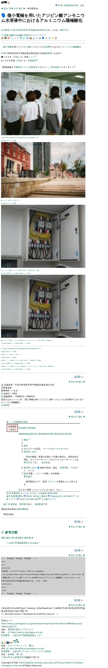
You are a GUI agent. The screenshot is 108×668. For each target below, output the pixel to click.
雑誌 (8, 537)
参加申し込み (30, 467)
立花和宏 (5, 30)
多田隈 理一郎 (15, 654)
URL (12, 537)
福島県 (48, 53)
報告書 (14, 496)
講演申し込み (30, 451)
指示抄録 (46, 462)
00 (77, 381)
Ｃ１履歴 (9, 270)
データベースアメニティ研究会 (36, 651)
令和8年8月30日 (70, 5)
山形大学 (17, 635)
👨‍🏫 (5, 38)
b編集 (11, 35)
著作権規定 (23, 509)
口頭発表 (42, 493)
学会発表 (22, 427)
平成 (3, 53)
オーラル (47, 448)
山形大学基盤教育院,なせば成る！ (25, 542)
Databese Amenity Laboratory (39, 662)
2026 (21, 662)
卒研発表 (31, 427)
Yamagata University (12, 665)
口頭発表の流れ (20, 421)
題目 (26, 445)
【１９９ (15, 340)
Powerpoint (56, 496)
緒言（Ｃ (3, 270)
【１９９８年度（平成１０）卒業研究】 (23, 270)
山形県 (16, 657)
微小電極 (7, 46)
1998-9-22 (13, 8)
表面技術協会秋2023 (28, 433)
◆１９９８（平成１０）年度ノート (10, 200)
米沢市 (22, 657)
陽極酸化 (77, 46)
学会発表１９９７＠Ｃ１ (25, 340)
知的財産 (39, 504)
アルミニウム (66, 46)
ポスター (60, 448)
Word (29, 496)
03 (77, 555)
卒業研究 (32, 60)
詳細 (26, 35)
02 (77, 526)
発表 (57, 67)
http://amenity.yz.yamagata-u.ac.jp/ (26, 648)
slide (68, 496)
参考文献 (11, 532)
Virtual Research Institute (70, 662)
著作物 (22, 504)
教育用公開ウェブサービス (20, 629)
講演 (13, 429)
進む (21, 8)
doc (38, 496)
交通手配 (64, 467)
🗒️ (12, 38)
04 (77, 605)
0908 (49, 493)
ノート (31, 56)
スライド (41, 35)
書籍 (3, 537)
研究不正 (28, 462)
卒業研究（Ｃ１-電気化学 (13, 273)
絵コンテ (32, 35)
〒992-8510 (6, 657)
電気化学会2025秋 (63, 433)
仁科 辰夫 (3, 273)
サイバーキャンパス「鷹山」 (21, 645)
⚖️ (49, 38)
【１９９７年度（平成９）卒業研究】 (42, 340)
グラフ (12, 499)
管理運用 (5, 635)
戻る (6, 8)
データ (75, 496)
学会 (53, 67)
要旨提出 (28, 476)
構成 (26, 439)
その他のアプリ (48, 499)
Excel (22, 499)
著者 (28, 456)
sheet (32, 499)
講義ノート (23, 273)
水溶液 (46, 46)
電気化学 (33, 67)
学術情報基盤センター (32, 635)
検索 (6, 35)
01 (77, 416)
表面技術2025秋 (46, 433)
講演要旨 (19, 537)
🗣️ (3, 15)
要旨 (20, 496)
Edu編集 (19, 35)
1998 (14, 140)
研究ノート (9, 140)
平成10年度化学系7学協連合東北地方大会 (30, 30)
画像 (26, 537)
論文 (8, 496)
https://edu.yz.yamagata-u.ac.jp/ (27, 632)
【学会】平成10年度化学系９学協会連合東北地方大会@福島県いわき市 (20, 137)
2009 (28, 343)
